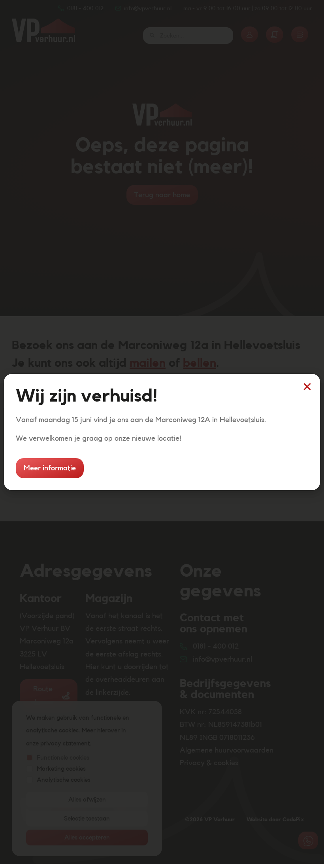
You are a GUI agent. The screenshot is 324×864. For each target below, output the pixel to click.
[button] (307, 387)
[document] (162, 432)
